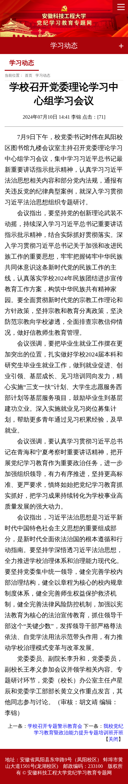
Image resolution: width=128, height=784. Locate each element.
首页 (28, 75)
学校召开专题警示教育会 (55, 726)
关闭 (113, 739)
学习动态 (42, 75)
